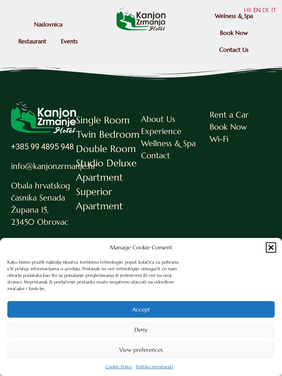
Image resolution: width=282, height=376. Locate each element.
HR (248, 10)
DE (266, 10)
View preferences (141, 349)
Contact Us (234, 49)
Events (69, 41)
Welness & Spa (234, 15)
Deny (141, 329)
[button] (271, 247)
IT (273, 10)
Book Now (234, 32)
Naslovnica (48, 24)
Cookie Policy (118, 366)
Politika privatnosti (154, 366)
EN (257, 10)
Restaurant (32, 41)
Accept (141, 309)
